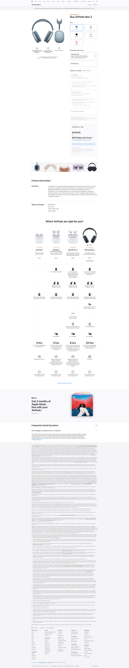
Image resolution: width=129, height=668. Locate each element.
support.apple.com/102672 (67, 550)
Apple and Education (75, 638)
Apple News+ (47, 648)
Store (33, 632)
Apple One (47, 639)
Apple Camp (60, 637)
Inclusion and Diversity (88, 637)
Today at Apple (60, 635)
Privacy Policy (54, 666)
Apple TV (46, 641)
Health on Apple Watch (75, 647)
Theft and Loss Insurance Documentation (46, 483)
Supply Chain (86, 642)
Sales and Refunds (67, 666)
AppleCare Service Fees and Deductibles (67, 515)
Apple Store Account (48, 633)
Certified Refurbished (62, 640)
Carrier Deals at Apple (62, 647)
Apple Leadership (87, 648)
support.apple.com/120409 (67, 553)
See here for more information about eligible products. (87, 446)
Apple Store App (61, 638)
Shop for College (74, 641)
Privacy (85, 638)
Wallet (33, 653)
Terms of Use (60, 666)
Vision (33, 640)
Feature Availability (37, 439)
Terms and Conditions (75, 483)
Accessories (34, 647)
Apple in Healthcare (74, 646)
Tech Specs (95, 4)
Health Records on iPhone (76, 649)
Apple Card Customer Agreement (81, 461)
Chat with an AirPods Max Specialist (49, 58)
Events (85, 655)
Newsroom (86, 646)
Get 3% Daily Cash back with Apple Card (81, 140)
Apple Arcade (47, 645)
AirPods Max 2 (36, 5)
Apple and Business (74, 632)
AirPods (36, 627)
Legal (73, 666)
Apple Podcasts (47, 650)
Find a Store (60, 632)
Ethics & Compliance (88, 653)
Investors (86, 652)
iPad (32, 635)
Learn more (92, 8)
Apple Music (47, 643)
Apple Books (47, 652)
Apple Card (34, 655)
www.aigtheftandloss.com (36, 492)
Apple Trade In (60, 644)
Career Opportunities (88, 650)
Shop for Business (74, 633)
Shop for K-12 (73, 639)
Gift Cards (33, 649)
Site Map (77, 666)
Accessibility (86, 632)
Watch (33, 638)
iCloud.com (47, 635)
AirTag (33, 645)
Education (86, 633)
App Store (46, 653)
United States (94, 666)
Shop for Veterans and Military (76, 655)
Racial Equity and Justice (88, 640)
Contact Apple (86, 657)
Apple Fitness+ (47, 646)
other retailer (49, 662)
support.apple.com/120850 (78, 565)
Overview (89, 4)
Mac (32, 633)
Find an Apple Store (42, 662)
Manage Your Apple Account (50, 632)
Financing (60, 645)
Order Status (60, 649)
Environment (86, 635)
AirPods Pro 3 (73, 250)
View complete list (67, 565)
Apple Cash (34, 658)
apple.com (37, 446)
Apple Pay (33, 657)
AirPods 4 (39, 250)
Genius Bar (60, 633)
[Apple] (32, 627)
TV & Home (34, 644)
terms (57, 537)
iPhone (33, 637)
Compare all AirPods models (64, 383)
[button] (94, 1)
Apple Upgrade (60, 642)
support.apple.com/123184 (38, 544)
